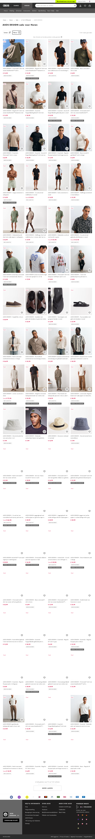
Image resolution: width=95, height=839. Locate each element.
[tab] (6, 10)
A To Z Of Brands (26, 20)
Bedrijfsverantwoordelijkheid (49, 812)
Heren (11, 20)
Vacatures (44, 809)
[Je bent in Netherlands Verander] (89, 1)
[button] (78, 815)
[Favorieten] (85, 5)
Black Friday (62, 812)
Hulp (26, 807)
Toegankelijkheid (88, 836)
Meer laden (47, 788)
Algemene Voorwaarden (76, 836)
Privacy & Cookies (64, 836)
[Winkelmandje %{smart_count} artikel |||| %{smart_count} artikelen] (89, 5)
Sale (17, 20)
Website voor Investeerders (49, 815)
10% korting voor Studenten (32, 821)
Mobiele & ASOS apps (65, 807)
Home (4, 20)
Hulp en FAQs (82, 1)
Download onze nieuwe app (66, 1)
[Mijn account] (80, 5)
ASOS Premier (29, 818)
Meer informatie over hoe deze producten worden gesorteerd (46, 37)
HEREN (27, 5)
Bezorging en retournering (32, 812)
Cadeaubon (62, 809)
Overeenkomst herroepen (32, 815)
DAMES (16, 5)
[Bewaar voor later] (22, 64)
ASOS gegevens (54, 836)
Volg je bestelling (29, 809)
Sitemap (27, 823)
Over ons (44, 807)
